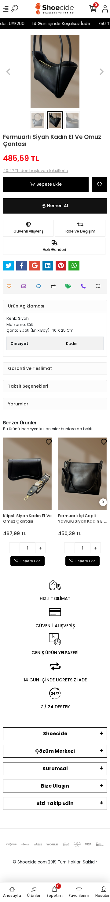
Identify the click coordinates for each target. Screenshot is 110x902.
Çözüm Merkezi (55, 751)
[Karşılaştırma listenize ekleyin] (55, 286)
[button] (8, 71)
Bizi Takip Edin (55, 803)
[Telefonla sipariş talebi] (84, 286)
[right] (103, 502)
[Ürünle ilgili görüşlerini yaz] (40, 286)
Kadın (71, 343)
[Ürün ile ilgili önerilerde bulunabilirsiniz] (99, 286)
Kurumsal (55, 768)
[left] (7, 502)
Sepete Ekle (49, 184)
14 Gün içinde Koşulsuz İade (64, 23)
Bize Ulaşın (55, 785)
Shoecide (55, 733)
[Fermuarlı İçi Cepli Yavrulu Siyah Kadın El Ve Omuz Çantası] (66, 474)
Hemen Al (57, 206)
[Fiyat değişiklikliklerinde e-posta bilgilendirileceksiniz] (70, 286)
